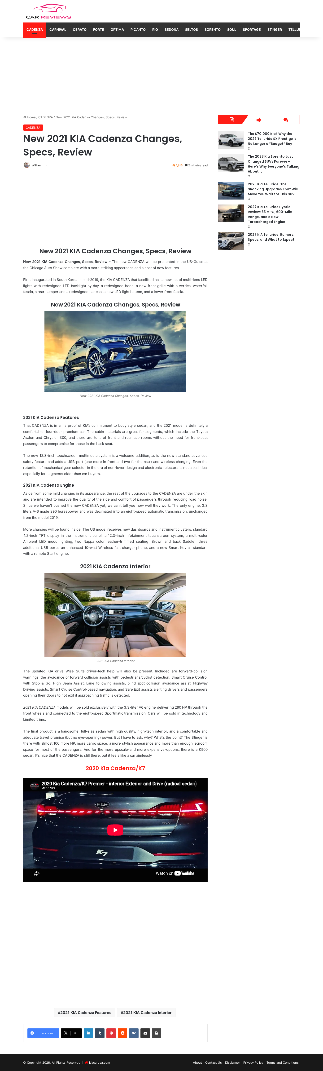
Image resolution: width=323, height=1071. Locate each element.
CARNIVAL (57, 29)
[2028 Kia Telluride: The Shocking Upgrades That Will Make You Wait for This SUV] (231, 191)
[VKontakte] (134, 1033)
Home (31, 117)
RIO (155, 29)
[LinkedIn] (88, 1033)
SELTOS (191, 29)
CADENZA (34, 29)
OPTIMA (117, 29)
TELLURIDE (297, 29)
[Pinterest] (111, 1033)
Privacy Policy (253, 1062)
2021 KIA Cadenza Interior (147, 1012)
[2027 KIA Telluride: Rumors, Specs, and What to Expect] (231, 241)
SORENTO (213, 29)
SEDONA (172, 29)
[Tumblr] (100, 1033)
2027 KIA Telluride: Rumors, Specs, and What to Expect (271, 237)
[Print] (156, 1033)
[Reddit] (122, 1033)
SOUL (231, 29)
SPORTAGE (252, 29)
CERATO (80, 29)
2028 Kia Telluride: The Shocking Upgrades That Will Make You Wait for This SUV (273, 189)
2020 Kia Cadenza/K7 (115, 768)
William (37, 165)
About (197, 1062)
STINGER (274, 29)
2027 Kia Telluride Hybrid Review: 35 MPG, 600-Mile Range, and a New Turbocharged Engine (270, 214)
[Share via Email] (145, 1033)
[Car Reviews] (49, 11)
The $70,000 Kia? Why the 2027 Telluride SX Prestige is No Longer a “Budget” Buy (272, 138)
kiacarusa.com (99, 1062)
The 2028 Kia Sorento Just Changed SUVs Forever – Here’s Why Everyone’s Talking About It (273, 164)
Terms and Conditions (282, 1062)
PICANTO (138, 29)
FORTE (98, 29)
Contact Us (213, 1062)
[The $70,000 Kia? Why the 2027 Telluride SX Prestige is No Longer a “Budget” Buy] (231, 140)
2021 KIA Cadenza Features (85, 1012)
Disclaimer (232, 1062)
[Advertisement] (161, 74)
